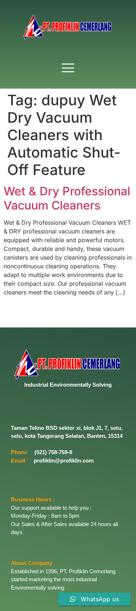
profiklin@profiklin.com (64, 460)
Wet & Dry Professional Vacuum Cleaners (67, 198)
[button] (68, 68)
